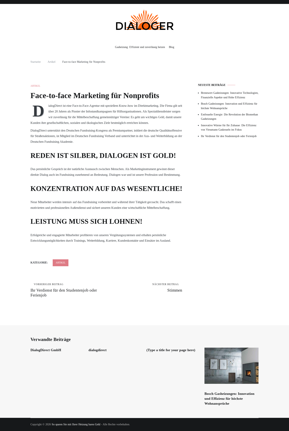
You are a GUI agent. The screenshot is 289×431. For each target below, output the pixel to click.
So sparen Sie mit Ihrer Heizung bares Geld (76, 424)
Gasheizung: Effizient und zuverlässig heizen (140, 47)
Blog (171, 47)
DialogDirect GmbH (45, 350)
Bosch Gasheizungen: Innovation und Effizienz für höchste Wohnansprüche (229, 106)
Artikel (35, 86)
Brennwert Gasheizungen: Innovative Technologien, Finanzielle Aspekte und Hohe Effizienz (230, 95)
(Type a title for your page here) (170, 350)
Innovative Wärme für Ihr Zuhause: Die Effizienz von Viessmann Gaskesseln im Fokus (228, 127)
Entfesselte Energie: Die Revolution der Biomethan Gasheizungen (229, 116)
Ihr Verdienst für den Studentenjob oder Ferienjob (63, 290)
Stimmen (167, 288)
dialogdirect (97, 350)
